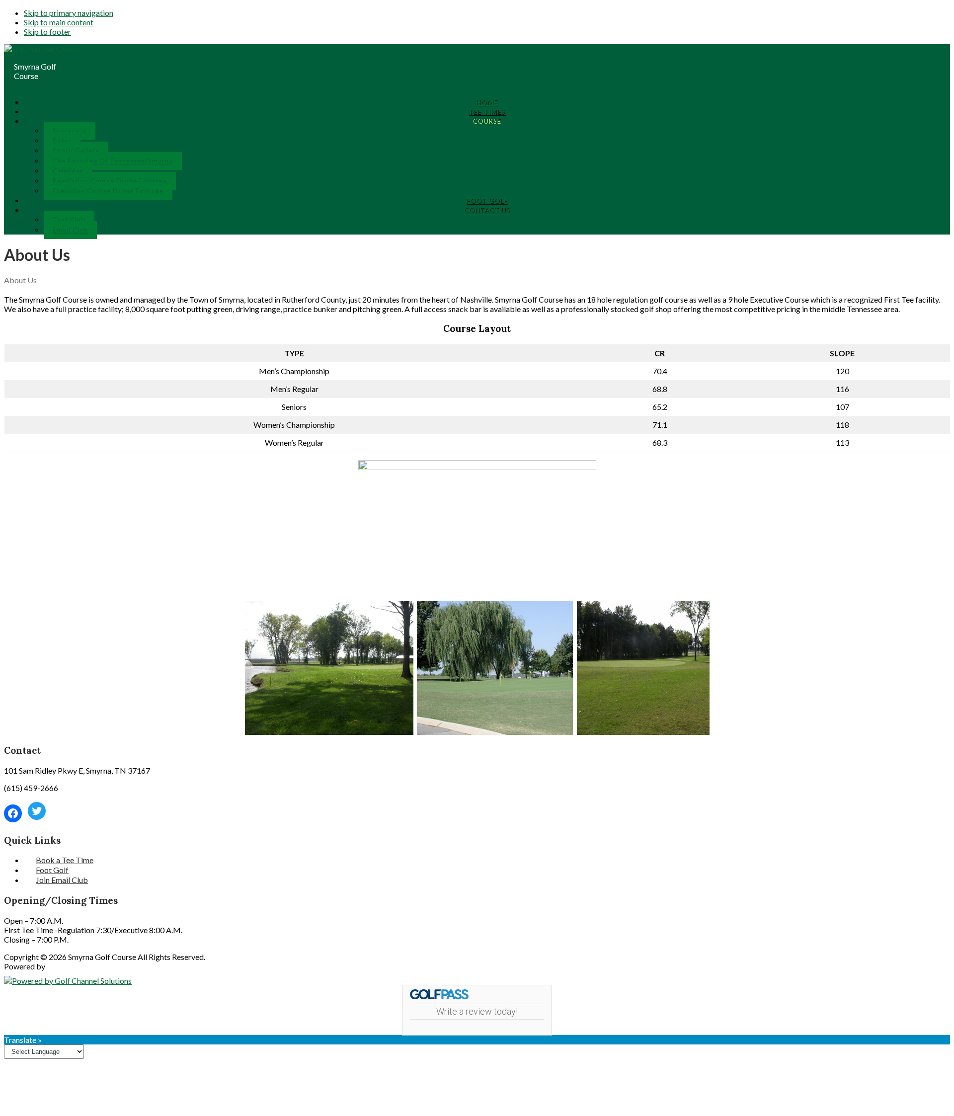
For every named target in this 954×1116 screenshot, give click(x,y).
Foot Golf (52, 870)
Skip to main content (58, 22)
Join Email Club (62, 879)
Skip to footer (47, 31)
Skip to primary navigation (68, 12)
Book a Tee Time (64, 860)
